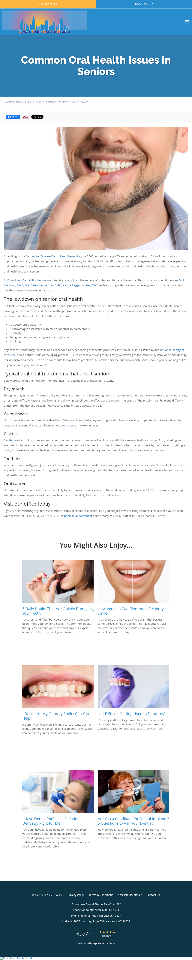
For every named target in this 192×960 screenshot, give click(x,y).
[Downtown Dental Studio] (96, 958)
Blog (38, 102)
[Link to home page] (43, 22)
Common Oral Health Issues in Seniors (67, 102)
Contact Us (153, 895)
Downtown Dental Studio (17, 102)
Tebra (112, 943)
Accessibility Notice (130, 895)
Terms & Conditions (101, 895)
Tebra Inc (57, 895)
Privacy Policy (76, 895)
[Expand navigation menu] (187, 21)
